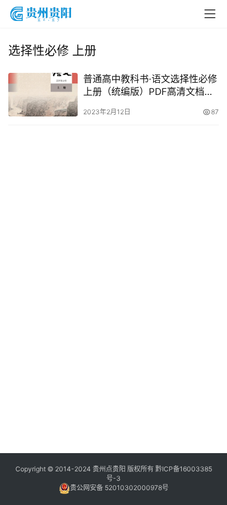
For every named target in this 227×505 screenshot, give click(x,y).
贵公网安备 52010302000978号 (119, 487)
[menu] (209, 14)
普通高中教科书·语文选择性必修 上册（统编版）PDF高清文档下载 (150, 85)
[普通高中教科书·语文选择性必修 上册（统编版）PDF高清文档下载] (43, 94)
